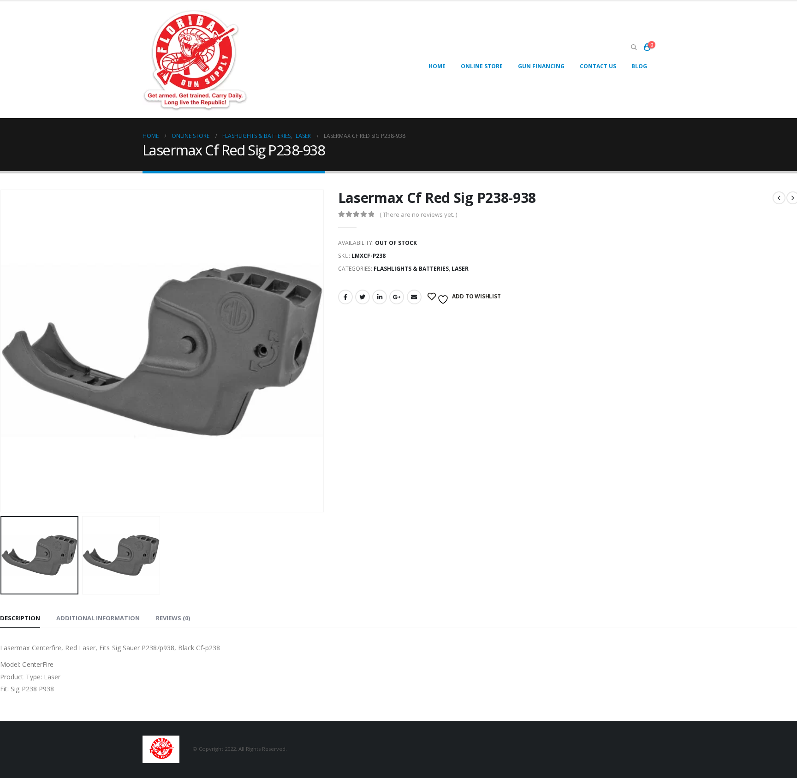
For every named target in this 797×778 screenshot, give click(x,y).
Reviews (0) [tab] (173, 618)
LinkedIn (379, 297)
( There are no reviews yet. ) (418, 214)
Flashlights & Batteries (411, 269)
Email (414, 297)
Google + (396, 297)
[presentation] (322, 351)
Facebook (345, 297)
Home (437, 66)
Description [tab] (20, 618)
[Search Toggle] (634, 47)
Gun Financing (541, 66)
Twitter (362, 297)
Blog (639, 66)
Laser (460, 269)
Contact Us (598, 66)
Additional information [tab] (98, 618)
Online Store (482, 66)
